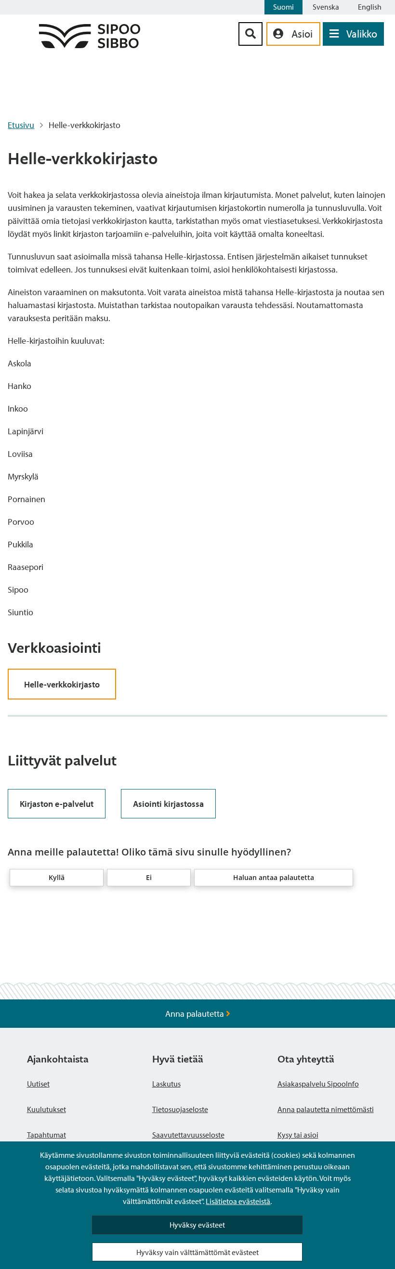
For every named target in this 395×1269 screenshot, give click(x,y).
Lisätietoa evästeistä (238, 1201)
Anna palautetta (195, 1013)
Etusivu (21, 124)
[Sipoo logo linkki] (89, 45)
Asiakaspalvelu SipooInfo (318, 1083)
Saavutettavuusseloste (188, 1135)
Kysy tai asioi (297, 1135)
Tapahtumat (46, 1135)
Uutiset (38, 1083)
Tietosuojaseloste (180, 1109)
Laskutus (166, 1083)
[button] (57, 877)
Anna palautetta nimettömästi (325, 1109)
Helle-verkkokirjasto (62, 684)
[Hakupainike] (250, 34)
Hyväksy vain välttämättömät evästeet (197, 1252)
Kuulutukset (46, 1109)
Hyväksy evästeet (197, 1225)
